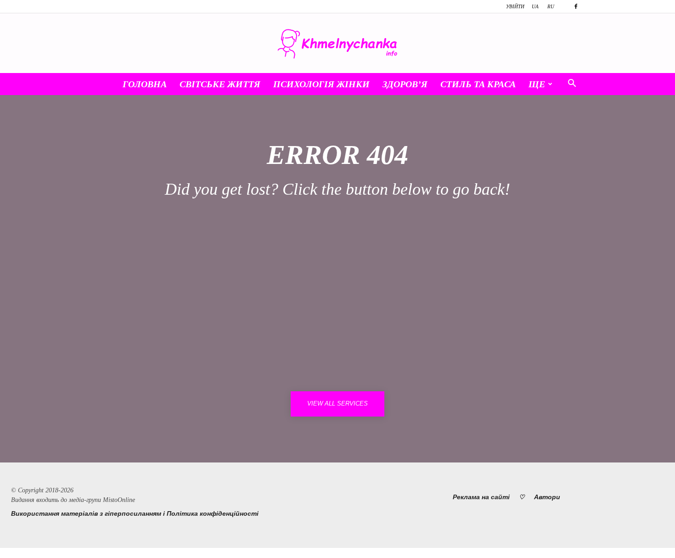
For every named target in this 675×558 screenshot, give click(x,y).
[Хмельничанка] (337, 44)
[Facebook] (576, 6)
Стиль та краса (478, 84)
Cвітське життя (220, 84)
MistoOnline (119, 499)
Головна (145, 84)
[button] (572, 84)
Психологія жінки (321, 84)
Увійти (515, 6)
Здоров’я (405, 84)
